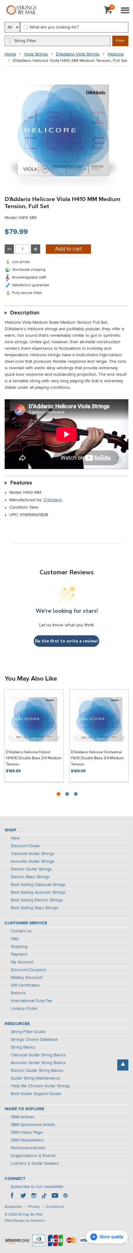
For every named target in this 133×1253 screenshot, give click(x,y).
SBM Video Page (27, 1132)
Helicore (116, 54)
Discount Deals (25, 846)
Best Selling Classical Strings (38, 885)
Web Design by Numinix (25, 1221)
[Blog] (65, 1196)
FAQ (15, 939)
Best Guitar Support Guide (36, 1094)
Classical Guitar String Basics (38, 1055)
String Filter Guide (28, 1032)
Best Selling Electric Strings (37, 900)
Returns (18, 993)
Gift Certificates (25, 985)
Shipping (19, 946)
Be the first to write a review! (66, 641)
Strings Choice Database (34, 1039)
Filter (120, 41)
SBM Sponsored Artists (33, 1125)
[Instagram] (33, 1196)
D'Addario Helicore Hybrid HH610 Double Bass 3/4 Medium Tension (34, 758)
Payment (19, 954)
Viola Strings (36, 54)
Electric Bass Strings (30, 877)
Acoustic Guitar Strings (32, 861)
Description (24, 313)
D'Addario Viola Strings (78, 54)
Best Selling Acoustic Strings (38, 892)
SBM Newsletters (27, 1140)
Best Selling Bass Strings (34, 908)
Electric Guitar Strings (31, 869)
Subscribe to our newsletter (37, 1187)
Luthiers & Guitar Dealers (35, 1163)
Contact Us (21, 931)
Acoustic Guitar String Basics (38, 1063)
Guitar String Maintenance (35, 1078)
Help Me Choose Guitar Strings (40, 1086)
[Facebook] (12, 1196)
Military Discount (26, 977)
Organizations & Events (33, 1156)
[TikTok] (44, 1196)
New (15, 838)
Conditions (55, 1207)
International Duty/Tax (31, 1001)
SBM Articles (23, 1117)
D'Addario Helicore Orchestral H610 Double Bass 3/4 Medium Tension (97, 758)
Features (21, 483)
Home (10, 54)
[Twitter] (23, 1196)
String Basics (23, 1047)
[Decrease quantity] (9, 249)
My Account (22, 962)
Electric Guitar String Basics (37, 1070)
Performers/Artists (28, 1148)
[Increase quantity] (35, 249)
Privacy (34, 1207)
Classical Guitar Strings (32, 854)
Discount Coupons (28, 970)
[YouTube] (54, 1196)
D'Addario (53, 500)
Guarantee (13, 1207)
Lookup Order (24, 1008)
